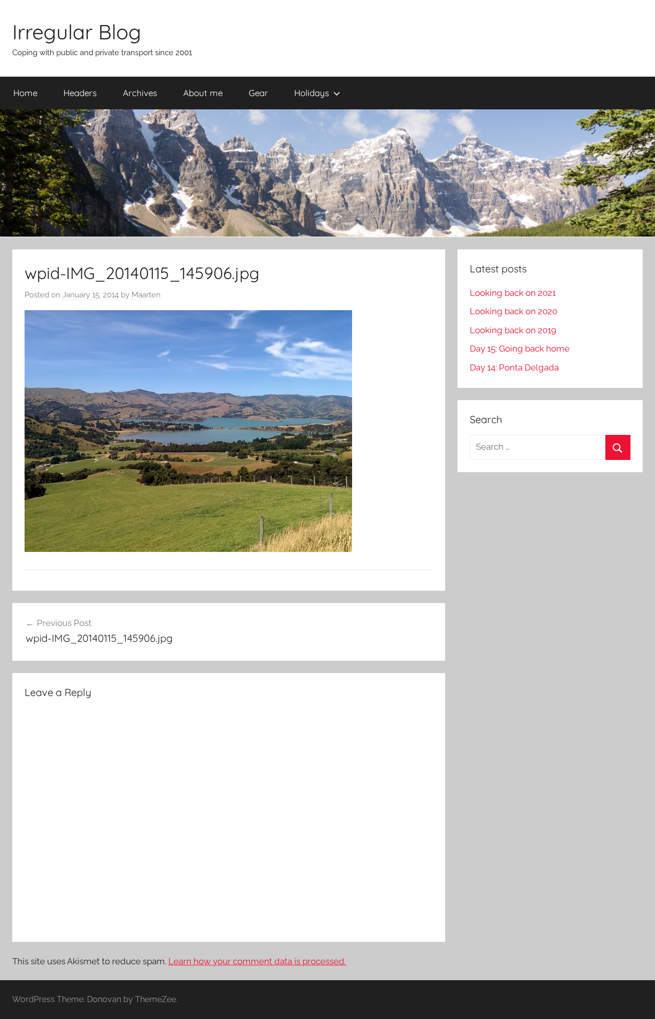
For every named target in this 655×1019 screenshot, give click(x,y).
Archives (140, 92)
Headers (80, 92)
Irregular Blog (76, 31)
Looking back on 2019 (513, 330)
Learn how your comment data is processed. (257, 961)
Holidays (311, 92)
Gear (258, 92)
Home (25, 92)
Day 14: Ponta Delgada (514, 367)
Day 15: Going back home (520, 348)
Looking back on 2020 (513, 311)
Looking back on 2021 (513, 293)
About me (203, 92)
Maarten (146, 294)
